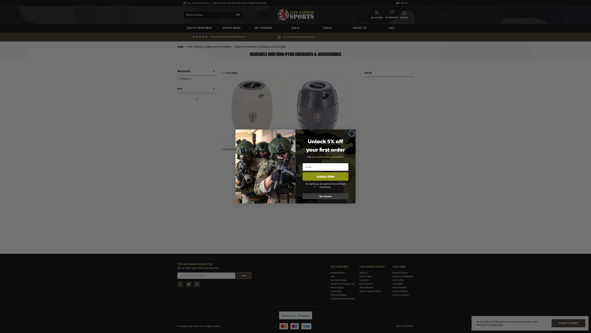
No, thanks (326, 196)
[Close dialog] (351, 133)
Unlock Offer (326, 176)
